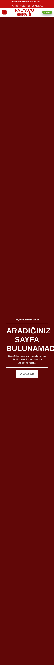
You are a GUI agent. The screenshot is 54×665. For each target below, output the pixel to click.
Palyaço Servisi (24, 12)
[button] (4, 12)
